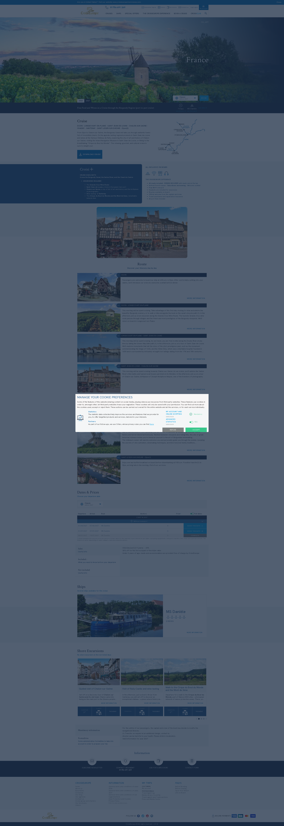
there (152, 424)
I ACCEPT (196, 430)
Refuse (173, 430)
